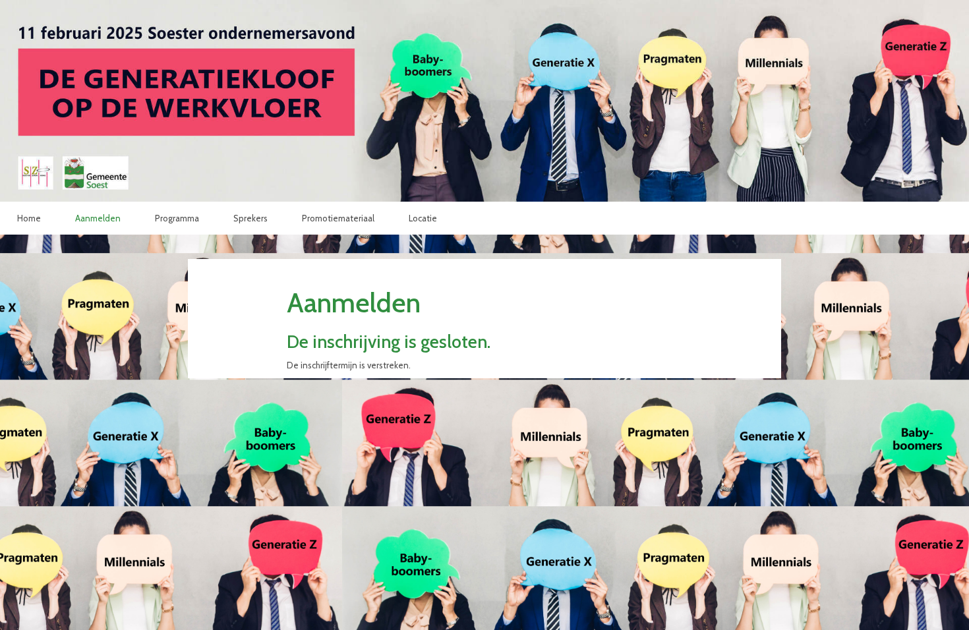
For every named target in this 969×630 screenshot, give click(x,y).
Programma (177, 218)
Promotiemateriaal (338, 218)
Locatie (423, 218)
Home (29, 218)
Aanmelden (98, 218)
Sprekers (250, 218)
